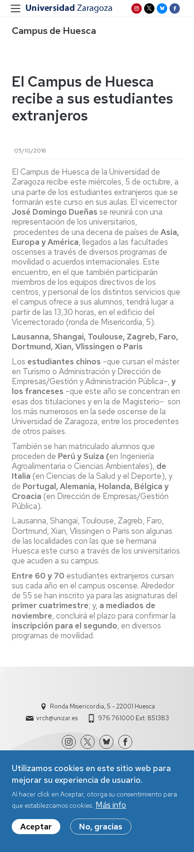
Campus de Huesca (54, 30)
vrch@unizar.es (57, 718)
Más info (111, 805)
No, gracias (100, 826)
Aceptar (36, 826)
